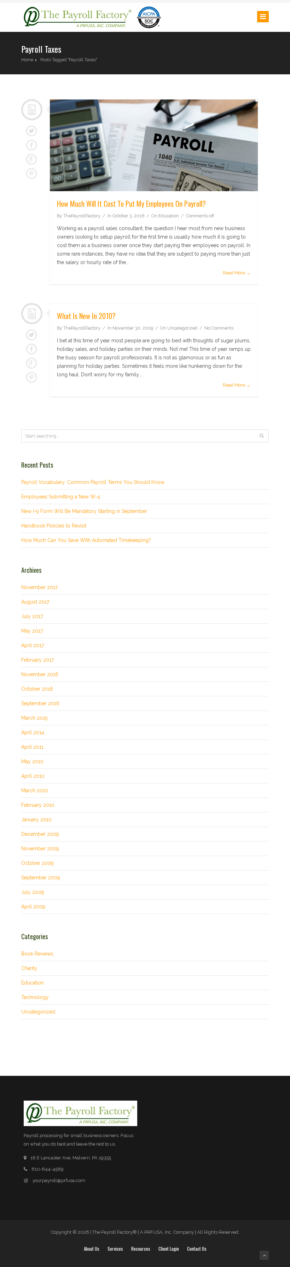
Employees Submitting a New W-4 (60, 497)
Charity (29, 968)
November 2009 (40, 848)
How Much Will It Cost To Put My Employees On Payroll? (131, 203)
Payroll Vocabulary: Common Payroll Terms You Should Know (92, 482)
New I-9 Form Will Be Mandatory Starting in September (84, 511)
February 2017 (37, 660)
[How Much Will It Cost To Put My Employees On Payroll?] (154, 145)
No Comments (218, 328)
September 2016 (40, 703)
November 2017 (39, 587)
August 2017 (35, 602)
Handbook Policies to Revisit (53, 526)
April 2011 (32, 747)
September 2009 (40, 877)
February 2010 (37, 805)
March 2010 (34, 790)
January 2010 (36, 819)
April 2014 (32, 732)
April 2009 (33, 906)
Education (168, 215)
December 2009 (40, 834)
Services (115, 1248)
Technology (35, 997)
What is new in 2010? (86, 315)
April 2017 (32, 645)
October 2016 (37, 689)
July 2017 (32, 616)
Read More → (237, 272)
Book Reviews (37, 954)
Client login (168, 1248)
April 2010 (33, 776)
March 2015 (34, 718)
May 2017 (32, 631)
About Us (91, 1248)
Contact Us (197, 1248)
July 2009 (32, 892)
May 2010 (32, 761)
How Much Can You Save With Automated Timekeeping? (86, 540)
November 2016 (39, 674)
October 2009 (37, 863)
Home (27, 59)
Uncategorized (182, 328)
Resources (140, 1248)
